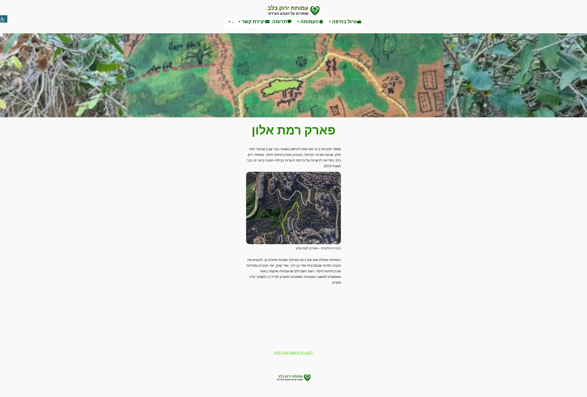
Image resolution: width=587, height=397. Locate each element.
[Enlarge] (336, 175)
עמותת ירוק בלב (288, 8)
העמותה (309, 21)
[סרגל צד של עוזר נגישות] (3, 19)
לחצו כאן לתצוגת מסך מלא (293, 352)
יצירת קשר (253, 21)
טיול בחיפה (344, 21)
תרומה (279, 21)
